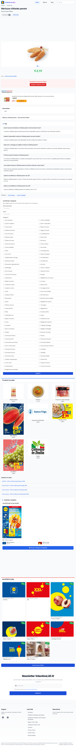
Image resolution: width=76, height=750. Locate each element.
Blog (52, 2)
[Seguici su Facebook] (3, 717)
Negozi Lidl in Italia (33, 722)
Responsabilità (31, 735)
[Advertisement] (38, 29)
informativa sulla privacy (31, 689)
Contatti (30, 727)
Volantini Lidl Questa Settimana (36, 715)
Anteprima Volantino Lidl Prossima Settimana (37, 718)
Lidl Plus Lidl (9, 5)
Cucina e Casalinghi (21, 195)
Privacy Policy (31, 730)
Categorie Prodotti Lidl (34, 724)
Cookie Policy (31, 732)
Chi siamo (30, 712)
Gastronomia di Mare (11, 76)
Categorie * (6, 217)
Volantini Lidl (6, 14)
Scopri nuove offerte (38, 665)
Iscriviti (38, 693)
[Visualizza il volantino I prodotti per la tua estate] (38, 521)
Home (37, 2)
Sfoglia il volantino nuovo (38, 84)
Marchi (45, 2)
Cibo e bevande (11, 195)
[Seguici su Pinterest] (8, 717)
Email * (4, 211)
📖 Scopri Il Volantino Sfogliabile (38, 548)
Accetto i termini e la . (26, 689)
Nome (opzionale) (7, 206)
